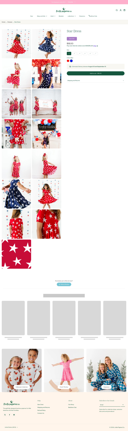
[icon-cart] (124, 10)
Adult (52, 16)
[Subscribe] (123, 405)
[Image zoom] (16, 43)
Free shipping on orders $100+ (59, 2)
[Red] (68, 61)
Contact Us (40, 413)
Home (3, 22)
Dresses (9, 22)
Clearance (82, 16)
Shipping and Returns (43, 407)
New (31, 16)
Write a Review (65, 284)
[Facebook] (9, 415)
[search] (117, 10)
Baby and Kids (41, 16)
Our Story (71, 404)
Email (101, 405)
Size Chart (40, 404)
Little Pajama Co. (120, 427)
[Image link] (22, 370)
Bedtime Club (72, 407)
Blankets (61, 16)
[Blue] (71, 61)
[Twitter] (5, 415)
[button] (96, 73)
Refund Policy (41, 410)
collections (71, 16)
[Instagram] (14, 415)
